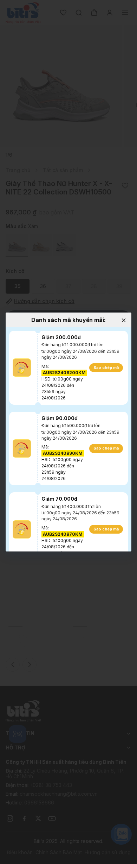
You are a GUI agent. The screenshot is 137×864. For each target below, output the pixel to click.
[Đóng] (123, 320)
